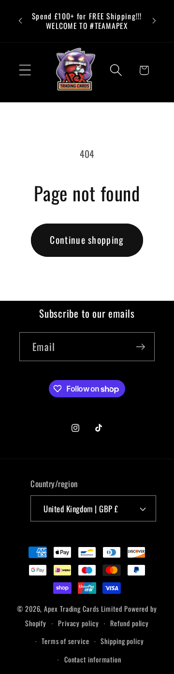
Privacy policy (78, 623)
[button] (25, 70)
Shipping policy (122, 641)
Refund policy (129, 623)
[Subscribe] (140, 347)
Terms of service (65, 641)
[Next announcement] (154, 20)
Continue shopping (87, 240)
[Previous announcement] (20, 20)
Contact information (92, 659)
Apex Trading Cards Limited (83, 609)
